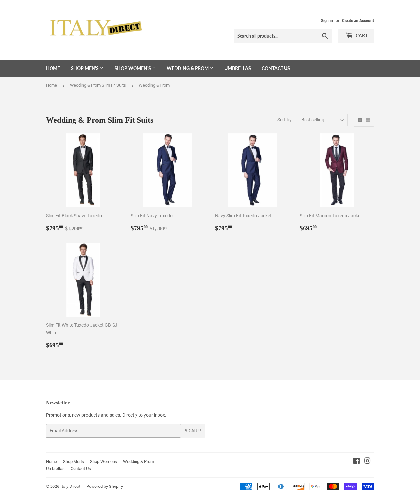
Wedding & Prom (188, 68)
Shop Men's (85, 68)
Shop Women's (133, 68)
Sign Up (193, 430)
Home (53, 68)
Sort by (284, 119)
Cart (361, 35)
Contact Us (276, 68)
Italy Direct (70, 486)
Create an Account (358, 20)
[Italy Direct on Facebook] (356, 461)
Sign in (327, 20)
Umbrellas (237, 68)
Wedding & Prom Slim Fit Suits (98, 85)
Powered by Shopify (104, 486)
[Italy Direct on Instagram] (367, 461)
